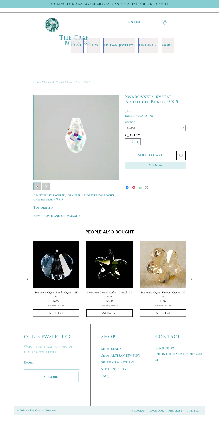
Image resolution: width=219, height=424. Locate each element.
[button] (165, 22)
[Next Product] (191, 279)
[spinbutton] (132, 142)
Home (37, 82)
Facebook (157, 411)
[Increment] (137, 142)
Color (130, 122)
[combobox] (155, 128)
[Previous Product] (28, 279)
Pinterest (175, 411)
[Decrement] (127, 142)
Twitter (192, 411)
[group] (109, 279)
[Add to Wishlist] (181, 155)
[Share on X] (147, 187)
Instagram (138, 411)
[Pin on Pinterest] (134, 187)
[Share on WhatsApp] (140, 187)
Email (28, 362)
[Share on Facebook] (127, 187)
